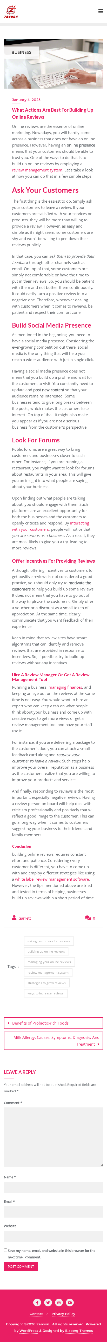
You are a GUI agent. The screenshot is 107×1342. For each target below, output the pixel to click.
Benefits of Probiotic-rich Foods (40, 1023)
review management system (37, 169)
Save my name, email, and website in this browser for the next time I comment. (51, 1253)
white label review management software (52, 879)
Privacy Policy (63, 1314)
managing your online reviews (49, 962)
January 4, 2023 (26, 99)
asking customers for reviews (49, 941)
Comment (13, 1102)
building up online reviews (46, 951)
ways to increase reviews (46, 993)
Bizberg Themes (79, 1330)
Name (10, 1177)
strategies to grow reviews (47, 983)
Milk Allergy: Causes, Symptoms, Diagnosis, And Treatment (56, 1040)
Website (10, 1226)
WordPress (28, 1330)
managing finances (65, 687)
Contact (36, 1314)
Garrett (24, 918)
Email (9, 1201)
